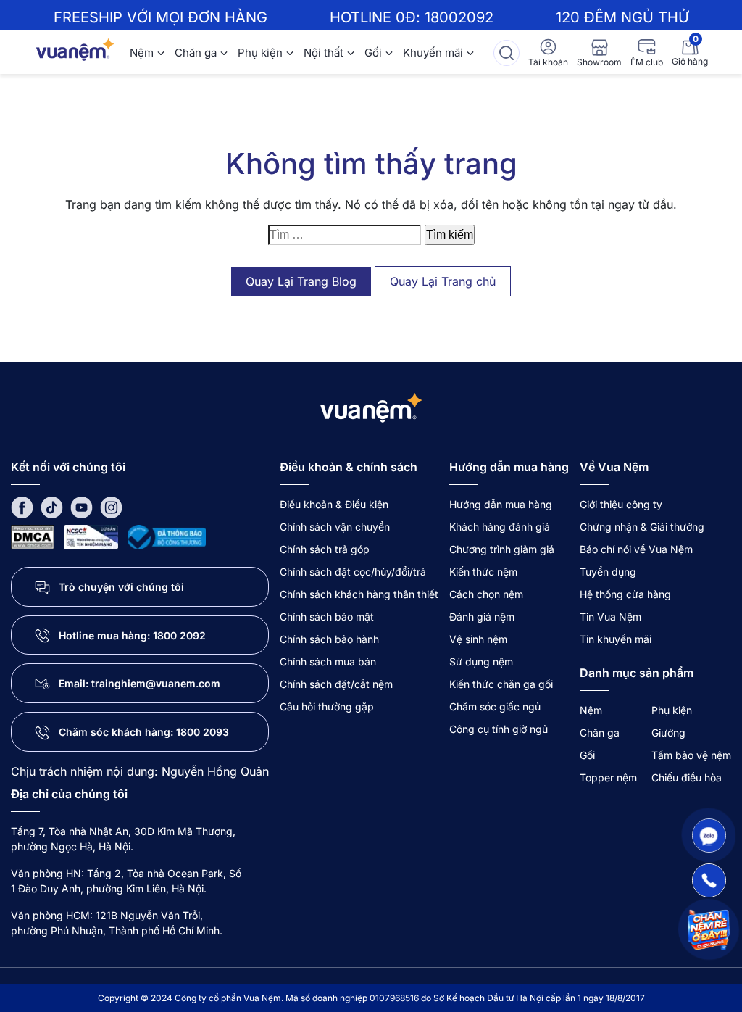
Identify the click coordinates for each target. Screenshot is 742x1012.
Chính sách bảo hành (329, 639)
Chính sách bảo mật (327, 616)
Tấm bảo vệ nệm (691, 755)
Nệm (142, 52)
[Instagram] (111, 506)
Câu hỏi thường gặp (327, 706)
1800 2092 (179, 635)
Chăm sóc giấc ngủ (495, 706)
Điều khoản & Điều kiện (334, 504)
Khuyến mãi (433, 52)
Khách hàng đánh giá (499, 526)
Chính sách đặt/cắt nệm (336, 684)
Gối (373, 52)
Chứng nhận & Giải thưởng (642, 526)
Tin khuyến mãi (615, 639)
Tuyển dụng (608, 571)
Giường (668, 732)
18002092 (459, 17)
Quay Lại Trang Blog (301, 281)
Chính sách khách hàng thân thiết (359, 594)
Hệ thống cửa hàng (625, 594)
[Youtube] (81, 506)
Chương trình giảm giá (501, 549)
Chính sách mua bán (328, 661)
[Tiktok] (52, 506)
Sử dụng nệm (481, 661)
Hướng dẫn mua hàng (500, 504)
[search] (506, 53)
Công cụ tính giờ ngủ (498, 729)
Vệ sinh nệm (478, 639)
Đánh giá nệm (481, 616)
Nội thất (323, 52)
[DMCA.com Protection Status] (32, 536)
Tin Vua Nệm (610, 616)
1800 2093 (202, 732)
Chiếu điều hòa (686, 777)
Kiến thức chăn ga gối (501, 684)
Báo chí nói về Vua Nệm (636, 549)
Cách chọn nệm (486, 594)
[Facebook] (22, 506)
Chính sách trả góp (325, 549)
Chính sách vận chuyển (335, 526)
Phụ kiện (260, 52)
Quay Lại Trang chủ (443, 281)
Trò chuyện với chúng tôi (121, 587)
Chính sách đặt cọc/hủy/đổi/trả (353, 571)
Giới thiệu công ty (621, 504)
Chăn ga (196, 52)
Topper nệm (608, 777)
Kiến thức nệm (483, 571)
